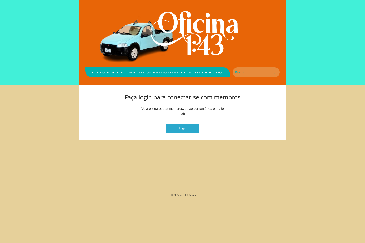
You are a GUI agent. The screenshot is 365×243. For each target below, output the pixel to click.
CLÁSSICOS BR (134, 72)
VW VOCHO (196, 72)
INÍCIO (94, 72)
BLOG (120, 72)
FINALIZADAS (107, 72)
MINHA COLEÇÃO (215, 72)
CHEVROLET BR (178, 72)
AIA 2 (166, 72)
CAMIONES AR (154, 72)
